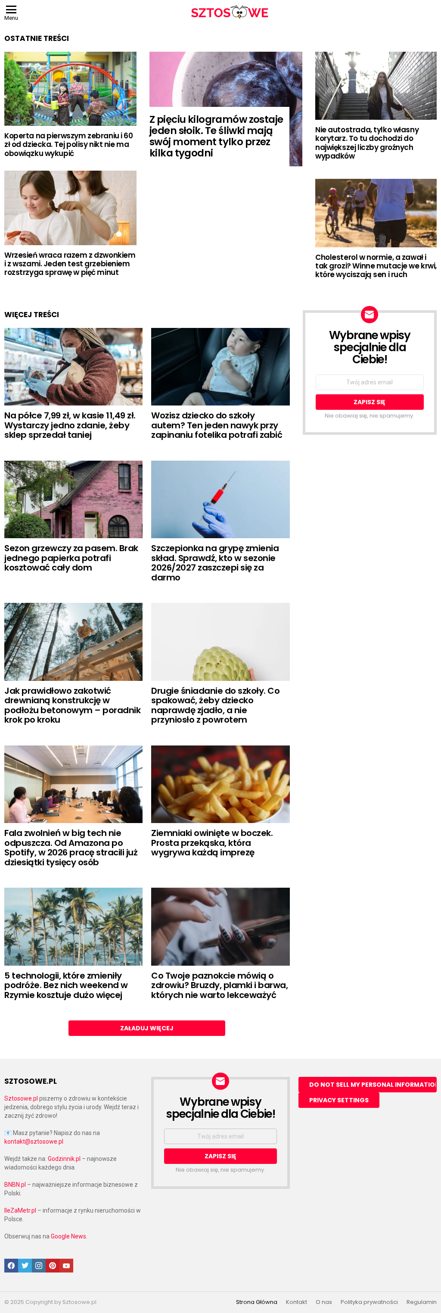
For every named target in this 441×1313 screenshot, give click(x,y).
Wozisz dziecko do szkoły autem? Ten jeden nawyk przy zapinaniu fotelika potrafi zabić (216, 425)
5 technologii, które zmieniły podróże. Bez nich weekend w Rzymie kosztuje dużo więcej (66, 985)
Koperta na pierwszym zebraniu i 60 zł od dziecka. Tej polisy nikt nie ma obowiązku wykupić (68, 145)
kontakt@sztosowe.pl (33, 1141)
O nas (324, 1302)
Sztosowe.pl (21, 1098)
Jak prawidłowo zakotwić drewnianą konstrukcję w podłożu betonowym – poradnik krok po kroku (72, 705)
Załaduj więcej (147, 1028)
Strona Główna (256, 1302)
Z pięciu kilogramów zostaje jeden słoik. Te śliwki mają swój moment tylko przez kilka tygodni (216, 136)
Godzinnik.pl (64, 1158)
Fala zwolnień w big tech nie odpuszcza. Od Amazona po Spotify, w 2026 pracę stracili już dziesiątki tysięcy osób (70, 847)
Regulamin (422, 1302)
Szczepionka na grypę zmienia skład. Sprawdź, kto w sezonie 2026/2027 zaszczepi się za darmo (215, 562)
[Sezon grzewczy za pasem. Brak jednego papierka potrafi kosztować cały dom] (73, 500)
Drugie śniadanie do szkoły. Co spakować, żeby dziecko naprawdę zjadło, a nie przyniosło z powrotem (215, 705)
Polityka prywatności (369, 1302)
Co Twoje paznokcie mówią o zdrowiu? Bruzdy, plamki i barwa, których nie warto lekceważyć (219, 985)
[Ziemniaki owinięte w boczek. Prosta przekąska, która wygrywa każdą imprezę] (220, 784)
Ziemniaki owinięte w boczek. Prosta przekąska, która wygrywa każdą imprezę (212, 842)
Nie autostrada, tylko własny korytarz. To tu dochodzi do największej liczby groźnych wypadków (367, 143)
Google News (68, 1236)
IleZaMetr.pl (20, 1210)
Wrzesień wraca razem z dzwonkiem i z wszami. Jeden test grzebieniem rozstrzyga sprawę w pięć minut (69, 264)
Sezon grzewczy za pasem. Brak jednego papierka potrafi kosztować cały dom (71, 558)
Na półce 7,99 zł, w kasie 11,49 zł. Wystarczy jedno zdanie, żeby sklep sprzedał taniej (70, 425)
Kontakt (296, 1302)
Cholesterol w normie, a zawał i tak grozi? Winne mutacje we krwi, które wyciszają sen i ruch (376, 266)
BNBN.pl (15, 1184)
